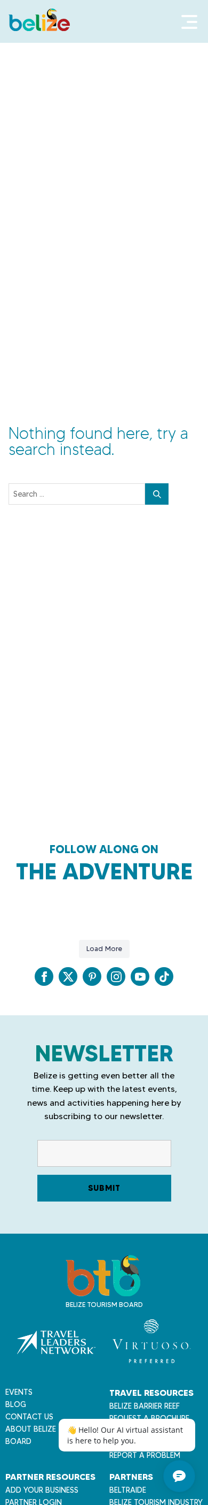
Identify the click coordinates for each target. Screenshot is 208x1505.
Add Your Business (41, 1490)
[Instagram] (116, 976)
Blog (15, 1404)
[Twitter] (68, 976)
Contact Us (29, 1417)
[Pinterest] (92, 976)
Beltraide (127, 1490)
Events (19, 1392)
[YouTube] (140, 976)
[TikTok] (164, 976)
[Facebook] (44, 976)
